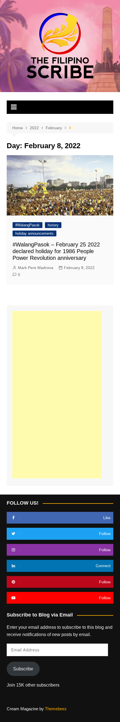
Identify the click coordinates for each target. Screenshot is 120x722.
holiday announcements (34, 233)
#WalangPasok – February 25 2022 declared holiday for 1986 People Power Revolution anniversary (56, 251)
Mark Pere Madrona (35, 267)
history (53, 225)
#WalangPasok (27, 225)
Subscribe (23, 668)
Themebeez (56, 708)
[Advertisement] (57, 394)
